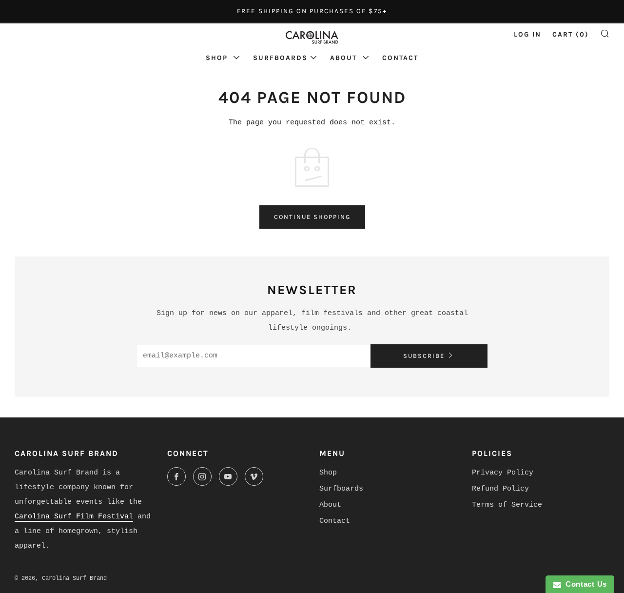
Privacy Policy (502, 473)
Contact (400, 58)
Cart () (570, 34)
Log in (527, 34)
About (345, 58)
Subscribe (424, 355)
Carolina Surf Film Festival (74, 517)
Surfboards (280, 58)
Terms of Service (507, 505)
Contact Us (584, 584)
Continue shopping (312, 216)
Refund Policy (500, 489)
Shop (218, 58)
